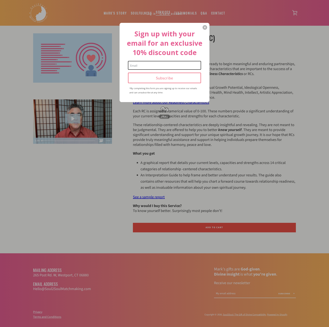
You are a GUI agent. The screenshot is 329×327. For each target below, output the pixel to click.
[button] (205, 27)
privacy (164, 116)
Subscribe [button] (164, 78)
